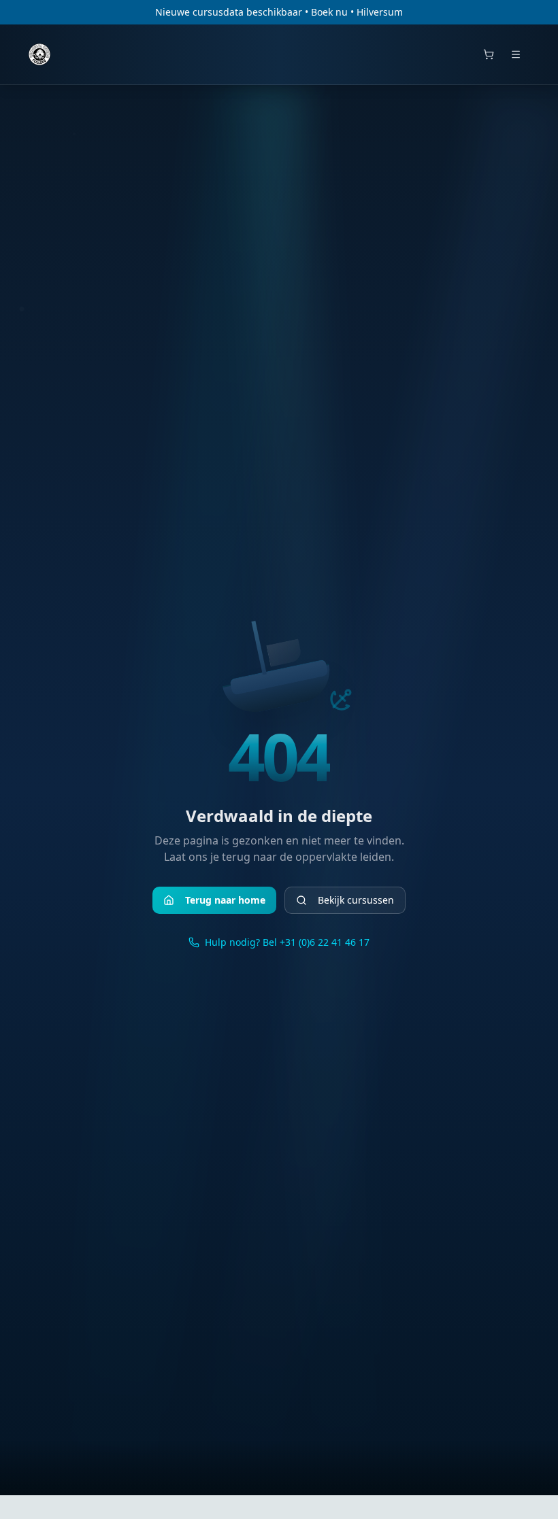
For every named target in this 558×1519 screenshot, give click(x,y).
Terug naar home (225, 899)
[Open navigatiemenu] (515, 54)
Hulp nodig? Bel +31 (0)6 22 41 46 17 (287, 942)
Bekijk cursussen (356, 899)
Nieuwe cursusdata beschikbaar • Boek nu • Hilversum (279, 11)
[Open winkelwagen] (488, 54)
